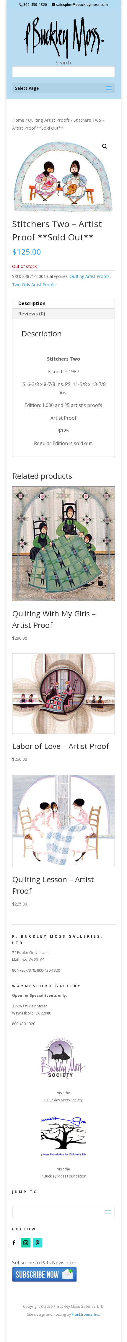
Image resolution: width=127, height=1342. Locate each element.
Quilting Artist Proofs (49, 120)
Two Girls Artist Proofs (34, 284)
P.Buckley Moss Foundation (63, 1176)
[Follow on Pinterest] (37, 1242)
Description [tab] (31, 303)
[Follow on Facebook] (14, 1242)
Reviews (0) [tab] (31, 313)
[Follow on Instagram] (25, 1242)
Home (18, 120)
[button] (105, 146)
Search (63, 62)
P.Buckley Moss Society (63, 1099)
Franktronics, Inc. (86, 1314)
